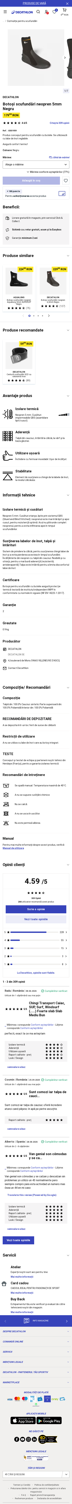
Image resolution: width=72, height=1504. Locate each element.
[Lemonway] (36, 1404)
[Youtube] (22, 1440)
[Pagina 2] (38, 315)
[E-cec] (47, 1400)
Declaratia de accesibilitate (49, 1498)
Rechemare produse (24, 1498)
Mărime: (7, 157)
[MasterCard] (17, 1399)
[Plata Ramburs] (62, 1399)
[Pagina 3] (42, 315)
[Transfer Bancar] (32, 1400)
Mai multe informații (22, 1276)
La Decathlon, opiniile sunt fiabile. (36, 972)
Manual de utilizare (13, 848)
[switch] (65, 181)
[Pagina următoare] (48, 315)
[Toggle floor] (68, 255)
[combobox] (36, 165)
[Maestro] (24, 1399)
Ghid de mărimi (61, 157)
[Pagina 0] (29, 315)
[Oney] (55, 1399)
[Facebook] (16, 1440)
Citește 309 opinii (45, 123)
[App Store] (23, 1422)
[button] (65, 57)
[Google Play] (49, 1422)
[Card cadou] (40, 1399)
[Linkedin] (34, 1440)
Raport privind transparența (42, 1495)
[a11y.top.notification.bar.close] (67, 3)
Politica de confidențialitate (46, 1485)
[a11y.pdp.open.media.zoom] (36, 57)
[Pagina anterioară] (23, 315)
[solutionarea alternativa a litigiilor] (36, 1459)
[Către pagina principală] (22, 12)
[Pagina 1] (33, 315)
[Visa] (9, 1399)
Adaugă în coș (31, 180)
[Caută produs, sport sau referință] (38, 12)
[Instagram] (28, 1440)
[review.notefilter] (66, 932)
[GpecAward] (48, 1442)
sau (36, 229)
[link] (36, 909)
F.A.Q (23, 1495)
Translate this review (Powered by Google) (31, 1195)
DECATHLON (11, 97)
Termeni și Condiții (21, 1485)
